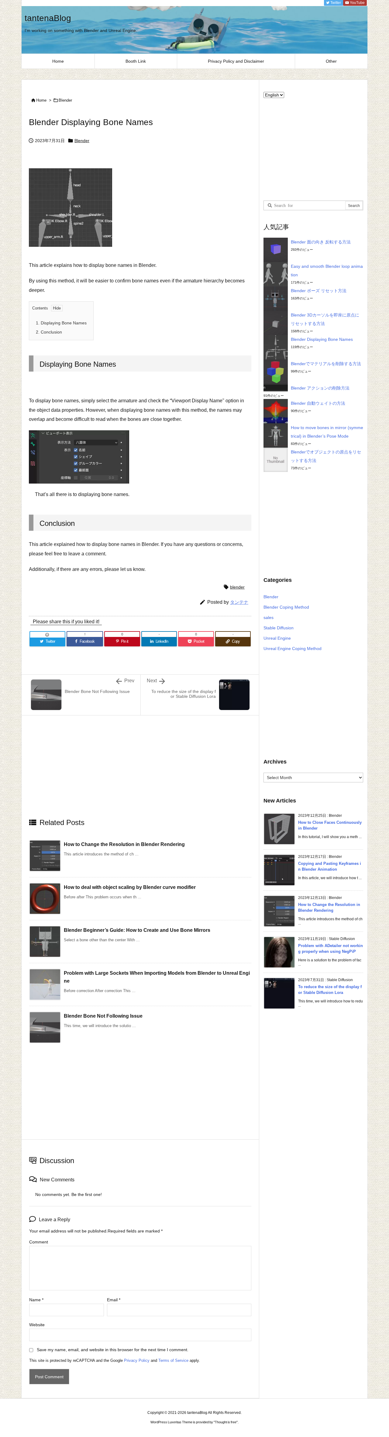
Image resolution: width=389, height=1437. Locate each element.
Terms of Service (173, 1360)
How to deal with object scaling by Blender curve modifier (130, 887)
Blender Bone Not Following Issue (103, 1016)
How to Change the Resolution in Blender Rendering (124, 844)
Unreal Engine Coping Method (292, 648)
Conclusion (49, 332)
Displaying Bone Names (61, 322)
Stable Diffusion (278, 627)
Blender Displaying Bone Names (322, 339)
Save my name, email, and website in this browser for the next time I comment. (112, 1349)
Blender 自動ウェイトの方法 (318, 403)
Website (37, 1324)
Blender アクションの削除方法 (320, 388)
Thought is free (225, 1422)
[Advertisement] (140, 771)
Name (36, 1299)
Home (41, 100)
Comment (38, 1241)
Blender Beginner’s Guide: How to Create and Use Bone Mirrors (137, 930)
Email (113, 1299)
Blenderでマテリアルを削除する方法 (326, 363)
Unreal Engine (277, 638)
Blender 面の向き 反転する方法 (321, 242)
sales (268, 617)
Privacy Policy (137, 1360)
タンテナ (239, 602)
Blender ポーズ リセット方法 (318, 290)
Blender (65, 100)
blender (237, 587)
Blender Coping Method (286, 607)
